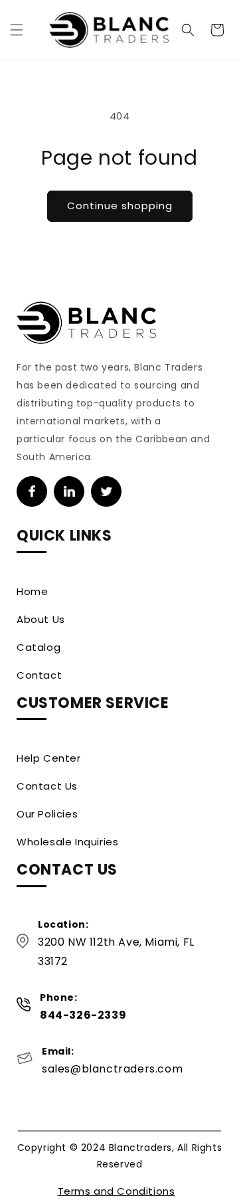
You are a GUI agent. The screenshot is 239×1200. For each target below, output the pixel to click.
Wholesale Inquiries (67, 842)
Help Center (49, 758)
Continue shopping (120, 206)
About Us (41, 619)
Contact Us (47, 786)
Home (32, 591)
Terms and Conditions (116, 1191)
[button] (16, 29)
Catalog (38, 647)
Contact (39, 675)
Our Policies (47, 814)
